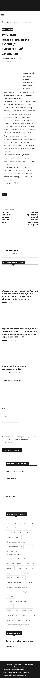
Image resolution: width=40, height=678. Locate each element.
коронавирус (22, 592)
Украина (10, 568)
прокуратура (27, 610)
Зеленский (29, 547)
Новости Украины (10, 672)
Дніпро (28, 532)
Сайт (3, 425)
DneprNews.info (11, 180)
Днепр (9, 528)
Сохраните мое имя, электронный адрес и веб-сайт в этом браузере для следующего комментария (19, 439)
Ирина (4, 302)
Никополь (10, 563)
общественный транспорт (17, 601)
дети (30, 582)
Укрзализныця (21, 568)
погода (9, 606)
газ (23, 578)
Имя (4, 408)
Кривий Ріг (11, 559)
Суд (33, 563)
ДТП (32, 523)
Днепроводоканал (22, 528)
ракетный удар (12, 615)
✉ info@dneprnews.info (15, 471)
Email (4, 417)
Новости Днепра (17, 669)
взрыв (9, 578)
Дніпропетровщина (14, 547)
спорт (20, 620)
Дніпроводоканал (13, 537)
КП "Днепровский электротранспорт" (14, 552)
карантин (10, 592)
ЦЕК (31, 568)
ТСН (16, 183)
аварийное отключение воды (18, 573)
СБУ (27, 563)
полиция (26, 606)
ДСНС (25, 523)
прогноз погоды (13, 610)
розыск (24, 615)
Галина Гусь (11, 58)
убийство (28, 620)
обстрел (10, 596)
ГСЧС (9, 523)
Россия (20, 563)
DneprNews (6, 22)
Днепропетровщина (14, 532)
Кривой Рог (22, 559)
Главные (17, 523)
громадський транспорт (16, 582)
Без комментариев (9, 61)
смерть (32, 615)
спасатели (11, 620)
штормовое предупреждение (18, 625)
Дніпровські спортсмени (16, 542)
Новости (16, 22)
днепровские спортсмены (17, 587)
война (17, 578)
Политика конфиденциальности (20, 641)
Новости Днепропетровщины (14, 675)
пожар (17, 606)
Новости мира (27, 22)
